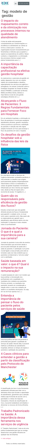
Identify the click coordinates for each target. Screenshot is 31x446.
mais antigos (6, 438)
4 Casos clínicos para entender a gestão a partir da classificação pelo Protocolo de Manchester (15, 360)
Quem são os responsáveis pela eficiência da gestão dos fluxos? (14, 200)
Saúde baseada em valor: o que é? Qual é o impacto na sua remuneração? (15, 266)
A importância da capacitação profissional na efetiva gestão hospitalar (15, 69)
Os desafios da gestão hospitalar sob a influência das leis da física (15, 139)
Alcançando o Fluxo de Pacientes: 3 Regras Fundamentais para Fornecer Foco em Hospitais (15, 107)
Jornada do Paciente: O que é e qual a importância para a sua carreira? (15, 233)
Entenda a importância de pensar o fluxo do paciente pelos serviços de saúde (13, 302)
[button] (15, 3)
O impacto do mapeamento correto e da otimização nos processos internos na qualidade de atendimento (15, 29)
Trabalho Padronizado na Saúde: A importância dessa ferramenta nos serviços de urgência (15, 417)
